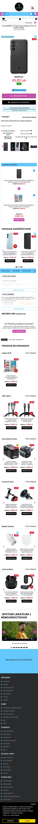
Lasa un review (7, 126)
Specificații (5, 271)
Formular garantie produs (11, 796)
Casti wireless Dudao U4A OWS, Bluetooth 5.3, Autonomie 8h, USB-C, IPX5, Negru (26, 593)
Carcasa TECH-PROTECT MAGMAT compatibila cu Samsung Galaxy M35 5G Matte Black (10, 253)
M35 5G (29, 121)
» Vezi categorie (30, 353)
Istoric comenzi (8, 787)
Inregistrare (7, 784)
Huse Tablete (7, 734)
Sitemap (5, 700)
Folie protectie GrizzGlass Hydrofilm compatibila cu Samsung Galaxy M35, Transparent (11, 377)
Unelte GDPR (7, 799)
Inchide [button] (33, 804)
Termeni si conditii (9, 711)
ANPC (4, 723)
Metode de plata (8, 687)
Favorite (6, 790)
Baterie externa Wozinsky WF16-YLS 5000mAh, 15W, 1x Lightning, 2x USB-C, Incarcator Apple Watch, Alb (11, 550)
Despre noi (6, 681)
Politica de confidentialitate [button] (11, 815)
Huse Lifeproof (7, 760)
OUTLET (5, 773)
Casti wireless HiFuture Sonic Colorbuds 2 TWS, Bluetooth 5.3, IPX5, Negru (11, 593)
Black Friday (7, 693)
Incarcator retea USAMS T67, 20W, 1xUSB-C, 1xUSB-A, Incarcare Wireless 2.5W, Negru (27, 463)
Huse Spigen (6, 767)
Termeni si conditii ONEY (10, 717)
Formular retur (8, 793)
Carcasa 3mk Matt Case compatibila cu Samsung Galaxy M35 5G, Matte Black (28, 253)
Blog (4, 749)
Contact (6, 697)
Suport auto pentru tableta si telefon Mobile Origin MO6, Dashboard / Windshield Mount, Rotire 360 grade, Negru (11, 506)
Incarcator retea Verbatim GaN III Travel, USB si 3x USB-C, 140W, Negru (11, 463)
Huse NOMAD (7, 770)
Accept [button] (27, 821)
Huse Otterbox (8, 757)
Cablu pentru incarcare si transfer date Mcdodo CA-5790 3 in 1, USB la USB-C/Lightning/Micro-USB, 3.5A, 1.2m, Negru (11, 420)
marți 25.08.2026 (25, 130)
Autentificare (7, 781)
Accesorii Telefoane (9, 740)
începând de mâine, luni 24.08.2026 (26, 137)
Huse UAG (6, 763)
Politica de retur (8, 714)
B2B (4, 720)
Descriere (16, 271)
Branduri (6, 746)
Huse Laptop (7, 737)
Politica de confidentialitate (12, 707)
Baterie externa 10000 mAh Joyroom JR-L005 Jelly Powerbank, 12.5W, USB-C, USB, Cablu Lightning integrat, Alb (27, 550)
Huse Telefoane (8, 731)
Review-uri (27, 271)
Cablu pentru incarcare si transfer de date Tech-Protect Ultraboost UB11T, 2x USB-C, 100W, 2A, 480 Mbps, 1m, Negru (27, 420)
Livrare (5, 684)
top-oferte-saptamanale (16, 339)
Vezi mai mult (18, 290)
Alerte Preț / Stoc (20, 90)
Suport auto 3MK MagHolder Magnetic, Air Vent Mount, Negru (27, 506)
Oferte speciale (8, 690)
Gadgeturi (6, 743)
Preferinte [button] (10, 821)
